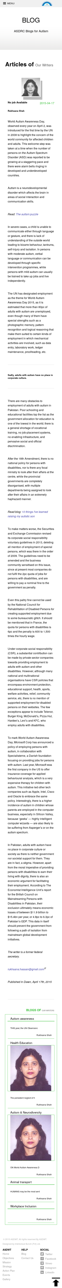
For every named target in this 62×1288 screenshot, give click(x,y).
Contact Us (27, 1258)
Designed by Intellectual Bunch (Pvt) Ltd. (21, 1243)
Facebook (50, 1258)
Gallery (6, 1279)
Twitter (49, 1254)
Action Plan (9, 1270)
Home (6, 1253)
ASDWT (14, 1239)
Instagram (50, 1267)
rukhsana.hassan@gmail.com (26, 969)
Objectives (8, 1258)
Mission (7, 1262)
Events (6, 1275)
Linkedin (49, 1272)
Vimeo (48, 1263)
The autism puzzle (27, 214)
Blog (23, 1253)
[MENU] (3, 2)
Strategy (7, 1266)
